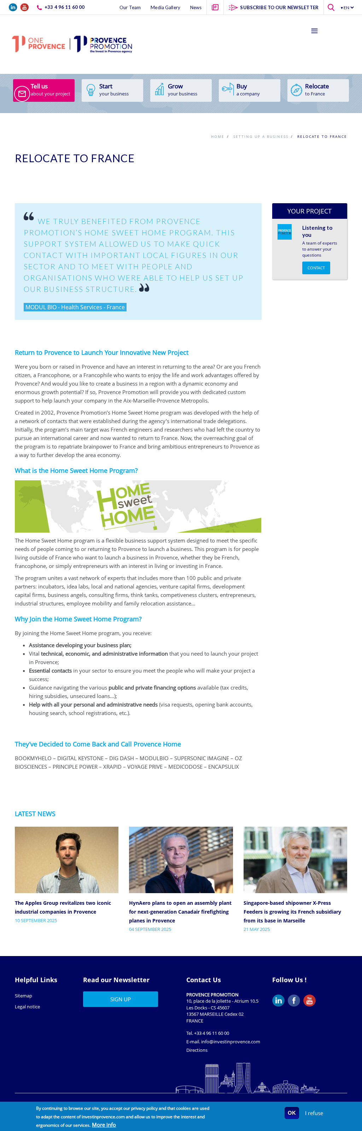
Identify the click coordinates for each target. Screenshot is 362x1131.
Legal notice (27, 1006)
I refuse (314, 1113)
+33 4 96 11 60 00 (211, 1033)
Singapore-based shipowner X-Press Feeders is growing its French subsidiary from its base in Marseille (292, 911)
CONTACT (316, 267)
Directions (197, 1050)
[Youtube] (311, 1000)
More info (104, 1124)
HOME (217, 136)
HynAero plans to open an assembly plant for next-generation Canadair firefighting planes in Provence (180, 911)
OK (292, 1113)
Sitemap (23, 995)
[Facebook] (295, 1000)
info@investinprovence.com (230, 1041)
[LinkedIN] (280, 1000)
